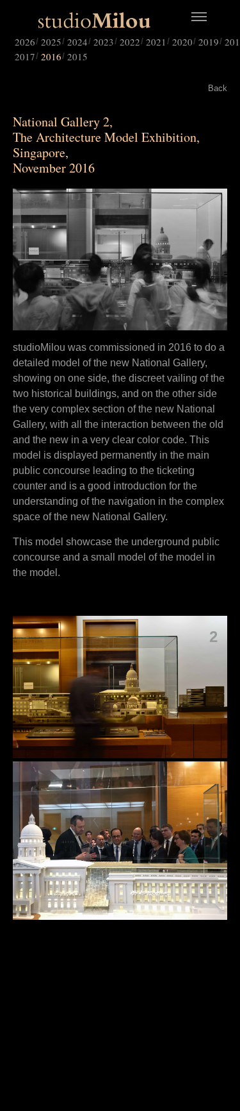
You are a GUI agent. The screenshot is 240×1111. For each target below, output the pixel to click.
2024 (77, 41)
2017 (25, 56)
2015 (77, 56)
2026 (25, 41)
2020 (182, 41)
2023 (103, 41)
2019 (208, 41)
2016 (51, 56)
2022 (130, 41)
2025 (51, 41)
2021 (156, 41)
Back (217, 88)
